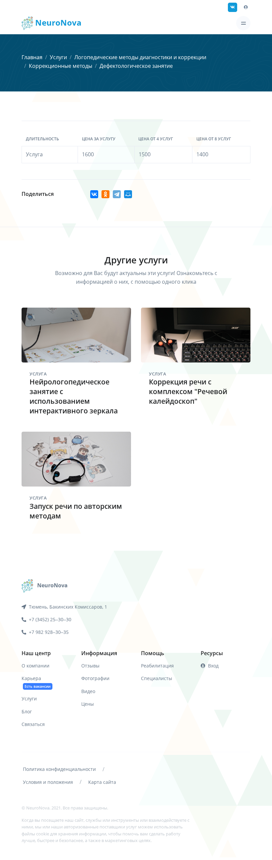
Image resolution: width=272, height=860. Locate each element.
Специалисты (156, 678)
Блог (27, 711)
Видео (88, 691)
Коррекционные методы (60, 66)
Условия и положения (48, 782)
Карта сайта (102, 782)
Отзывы (90, 665)
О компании (35, 665)
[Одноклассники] (105, 194)
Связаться (33, 724)
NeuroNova (57, 22)
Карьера (36, 681)
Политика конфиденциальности (59, 769)
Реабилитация (157, 665)
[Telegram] (117, 194)
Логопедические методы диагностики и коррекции (140, 57)
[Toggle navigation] (243, 23)
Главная (32, 57)
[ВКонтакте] (94, 194)
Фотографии (95, 678)
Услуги (58, 57)
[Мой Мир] (128, 194)
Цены (87, 704)
